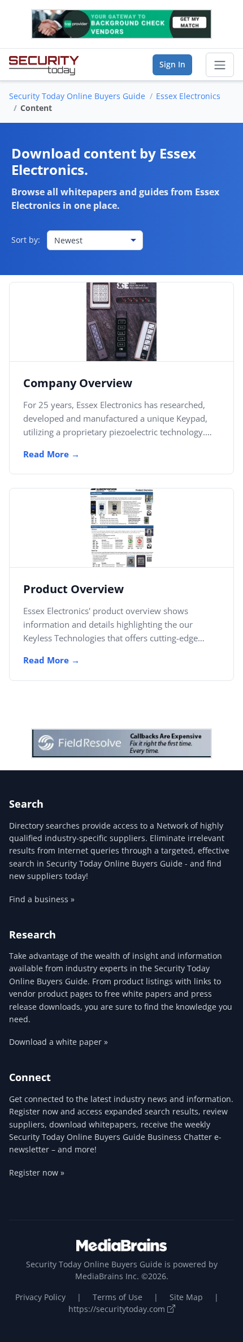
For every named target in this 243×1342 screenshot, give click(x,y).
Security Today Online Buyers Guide (77, 96)
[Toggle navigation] (220, 65)
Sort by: (25, 239)
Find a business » (42, 899)
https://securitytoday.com (117, 1309)
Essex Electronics (188, 96)
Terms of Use (117, 1297)
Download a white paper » (58, 1041)
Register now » (36, 1172)
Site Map (186, 1297)
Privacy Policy (40, 1297)
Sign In (172, 64)
